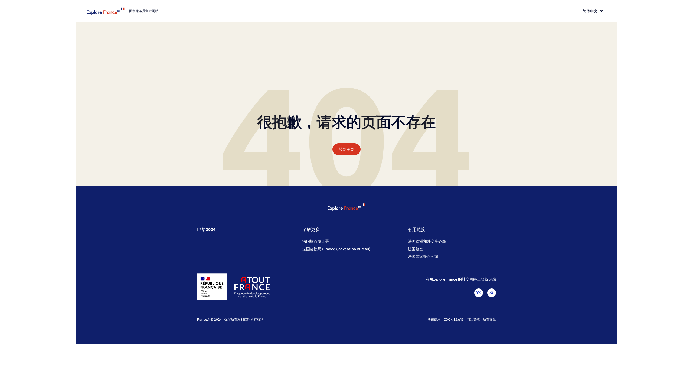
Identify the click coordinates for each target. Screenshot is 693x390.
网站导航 (473, 319)
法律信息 (433, 319)
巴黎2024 (206, 229)
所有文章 (489, 319)
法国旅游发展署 (315, 241)
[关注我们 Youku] (478, 292)
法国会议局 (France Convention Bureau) (336, 248)
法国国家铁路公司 (423, 256)
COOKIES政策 (453, 319)
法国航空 (415, 248)
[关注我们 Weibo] (491, 292)
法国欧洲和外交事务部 (427, 241)
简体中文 (590, 11)
